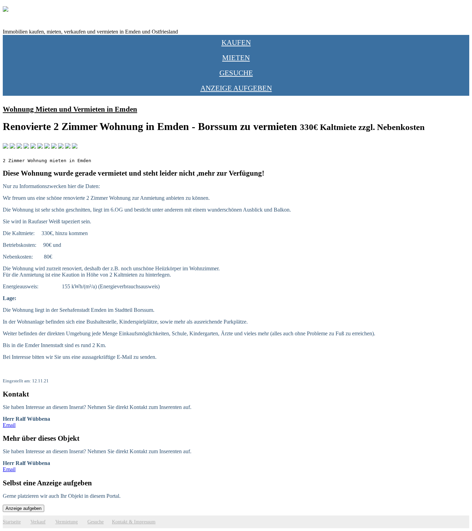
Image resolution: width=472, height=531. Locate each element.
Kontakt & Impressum (133, 521)
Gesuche (236, 73)
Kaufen (236, 42)
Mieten (236, 58)
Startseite (12, 521)
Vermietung (66, 521)
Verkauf (38, 521)
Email (9, 425)
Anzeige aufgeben (236, 88)
